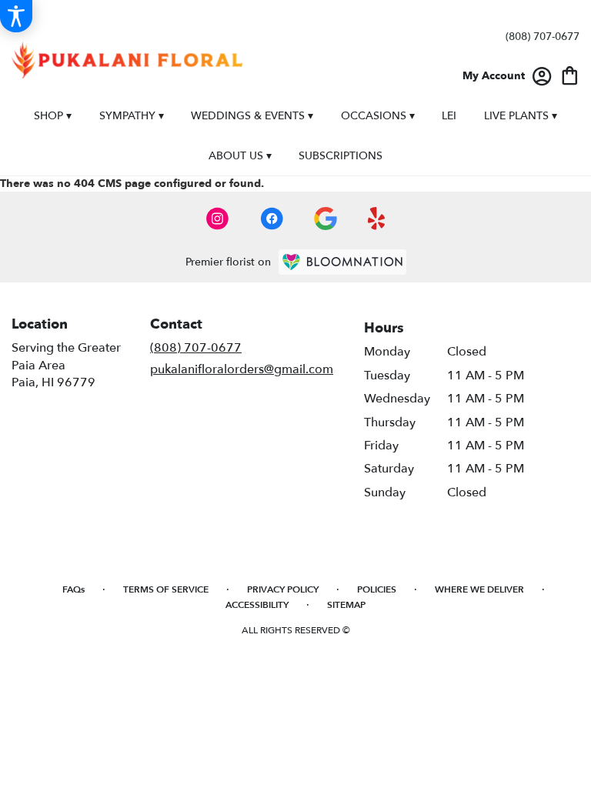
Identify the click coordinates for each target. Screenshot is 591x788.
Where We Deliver (479, 589)
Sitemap (346, 605)
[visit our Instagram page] (218, 218)
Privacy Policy (283, 589)
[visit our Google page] (325, 218)
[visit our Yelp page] (376, 218)
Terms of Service (166, 589)
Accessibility (257, 605)
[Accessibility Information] (16, 16)
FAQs (73, 589)
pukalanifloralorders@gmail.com (241, 369)
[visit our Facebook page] (272, 218)
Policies (376, 589)
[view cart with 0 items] (569, 74)
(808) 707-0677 (542, 36)
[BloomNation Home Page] (342, 262)
